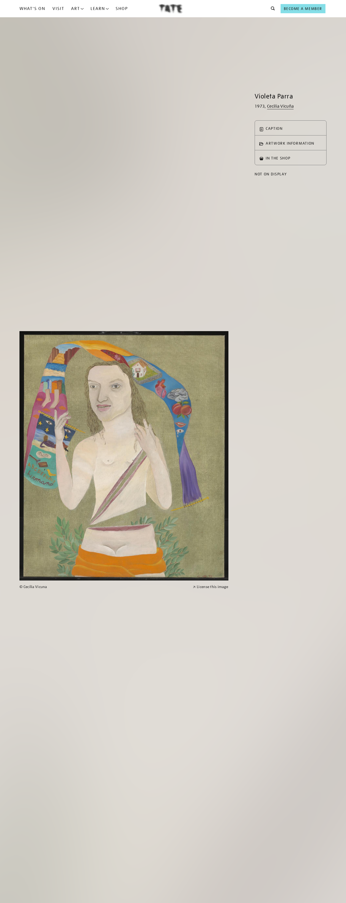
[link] (103, 587)
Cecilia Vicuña (280, 106)
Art (75, 8)
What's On (32, 8)
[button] (271, 8)
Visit (58, 8)
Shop (122, 8)
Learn (98, 8)
